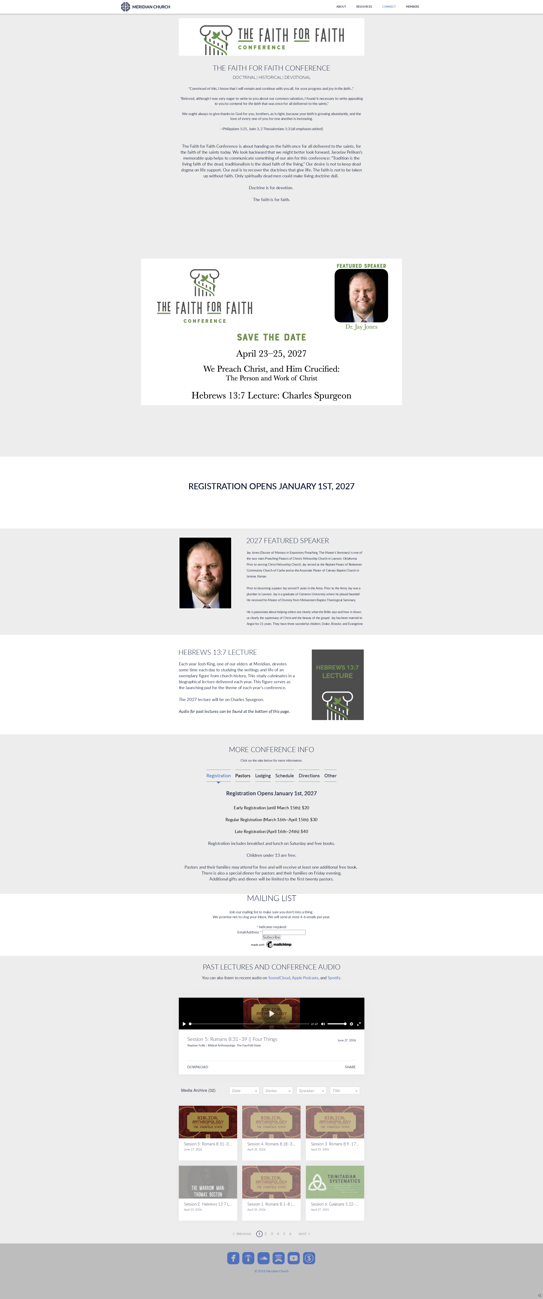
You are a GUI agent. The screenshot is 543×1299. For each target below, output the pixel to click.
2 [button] (265, 1234)
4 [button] (278, 1234)
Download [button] (197, 1067)
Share (350, 1067)
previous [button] (244, 1234)
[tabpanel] (271, 836)
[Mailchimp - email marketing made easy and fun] (271, 948)
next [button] (302, 1234)
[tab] (218, 776)
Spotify (334, 978)
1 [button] (259, 1234)
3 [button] (272, 1234)
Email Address (249, 932)
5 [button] (284, 1234)
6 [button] (290, 1234)
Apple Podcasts (305, 978)
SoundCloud (279, 978)
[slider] (249, 1024)
